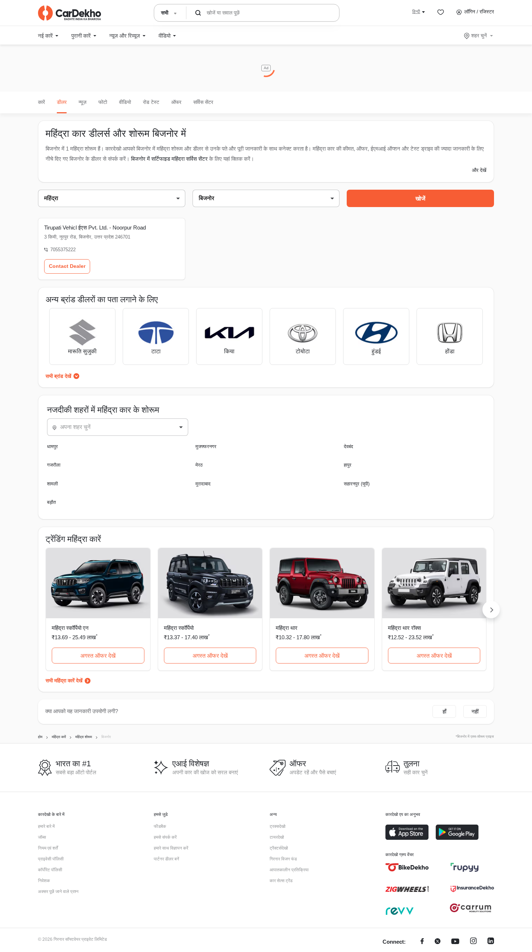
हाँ (444, 711)
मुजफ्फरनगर (205, 446)
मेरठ (199, 465)
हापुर (347, 465)
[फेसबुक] (422, 942)
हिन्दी (416, 11)
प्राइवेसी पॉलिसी (51, 859)
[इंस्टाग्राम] (473, 942)
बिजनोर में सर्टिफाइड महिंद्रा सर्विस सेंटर (169, 159)
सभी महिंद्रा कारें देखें (64, 680)
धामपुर (52, 446)
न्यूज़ (82, 102)
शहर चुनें (479, 35)
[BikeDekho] (407, 867)
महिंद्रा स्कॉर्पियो (179, 628)
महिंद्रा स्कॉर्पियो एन (70, 628)
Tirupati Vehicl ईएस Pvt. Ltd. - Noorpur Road (95, 227)
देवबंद (348, 446)
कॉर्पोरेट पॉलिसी (50, 869)
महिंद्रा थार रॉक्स (404, 628)
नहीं (475, 711)
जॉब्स (42, 837)
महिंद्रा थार (286, 628)
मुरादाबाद (203, 483)
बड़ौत (51, 502)
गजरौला (53, 465)
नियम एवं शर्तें (48, 848)
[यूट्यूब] (455, 942)
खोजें (420, 198)
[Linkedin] (490, 942)
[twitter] (437, 942)
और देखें (479, 170)
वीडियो (125, 102)
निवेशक (44, 880)
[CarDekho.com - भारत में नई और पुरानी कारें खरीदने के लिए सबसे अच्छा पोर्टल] (69, 13)
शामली (52, 483)
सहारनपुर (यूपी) (357, 483)
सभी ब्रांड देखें (58, 376)
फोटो (102, 102)
